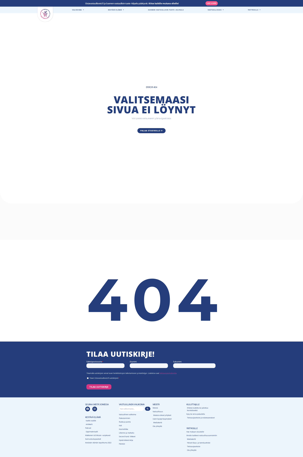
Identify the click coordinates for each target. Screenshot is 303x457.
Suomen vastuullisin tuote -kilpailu (166, 10)
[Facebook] (87, 409)
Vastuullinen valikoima (127, 414)
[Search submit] (147, 409)
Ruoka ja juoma (125, 422)
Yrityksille (253, 10)
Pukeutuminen (124, 418)
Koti (120, 425)
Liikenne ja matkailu (126, 433)
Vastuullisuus (215, 10)
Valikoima (77, 10)
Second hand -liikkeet (127, 436)
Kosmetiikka (123, 429)
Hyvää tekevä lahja (126, 440)
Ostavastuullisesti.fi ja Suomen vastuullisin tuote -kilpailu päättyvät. (132, 3)
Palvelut (122, 444)
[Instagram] (94, 409)
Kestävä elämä (115, 10)
